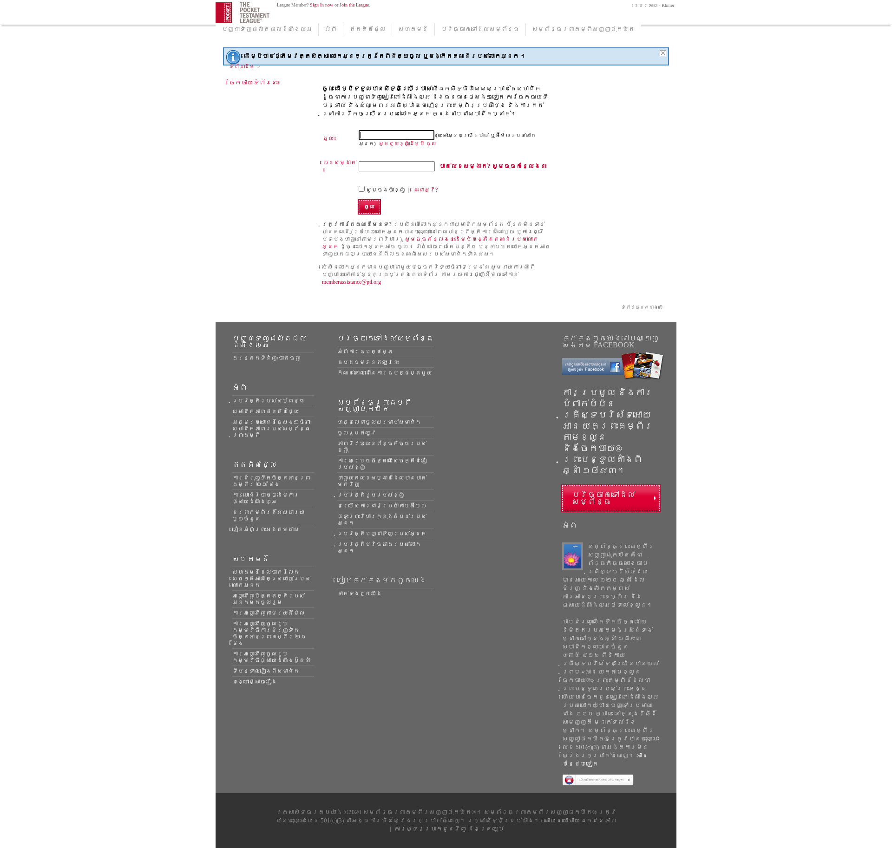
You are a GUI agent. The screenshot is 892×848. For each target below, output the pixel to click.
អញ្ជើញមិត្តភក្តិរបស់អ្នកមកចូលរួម (268, 599)
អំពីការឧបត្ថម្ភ (365, 351)
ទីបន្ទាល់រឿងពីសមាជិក (265, 671)
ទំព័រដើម (242, 66)
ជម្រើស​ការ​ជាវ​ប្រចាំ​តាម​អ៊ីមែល (381, 505)
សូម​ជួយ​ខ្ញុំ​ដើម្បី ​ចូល (407, 143)
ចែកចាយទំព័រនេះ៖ (255, 82)
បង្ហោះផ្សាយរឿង (254, 681)
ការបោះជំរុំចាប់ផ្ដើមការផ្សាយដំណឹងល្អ (265, 498)
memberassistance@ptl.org (351, 282)
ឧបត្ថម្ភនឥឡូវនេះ (368, 362)
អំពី (331, 29)
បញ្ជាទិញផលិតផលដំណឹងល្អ (267, 29)
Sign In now (321, 4)
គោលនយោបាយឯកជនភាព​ (580, 820)
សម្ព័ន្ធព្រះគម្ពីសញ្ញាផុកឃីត (583, 29)
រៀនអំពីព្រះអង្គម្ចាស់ (265, 529)
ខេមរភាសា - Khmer (653, 5)
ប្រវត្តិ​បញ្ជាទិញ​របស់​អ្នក (381, 533)
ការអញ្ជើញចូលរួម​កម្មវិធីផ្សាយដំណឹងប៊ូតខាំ (271, 657)
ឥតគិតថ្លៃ (367, 29)
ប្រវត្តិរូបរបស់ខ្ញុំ (370, 495)
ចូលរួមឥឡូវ (356, 433)
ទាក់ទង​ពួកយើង (359, 593)
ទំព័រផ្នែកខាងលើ (642, 307)
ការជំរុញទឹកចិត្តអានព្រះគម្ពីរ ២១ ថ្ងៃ (271, 481)
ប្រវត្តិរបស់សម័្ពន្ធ (268, 401)
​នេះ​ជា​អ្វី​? (425, 190)
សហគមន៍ (413, 29)
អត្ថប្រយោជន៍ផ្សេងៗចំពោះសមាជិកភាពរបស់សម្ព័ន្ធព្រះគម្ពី (271, 428)
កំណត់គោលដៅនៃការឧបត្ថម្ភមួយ (384, 373)
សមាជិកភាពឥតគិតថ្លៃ (265, 411)
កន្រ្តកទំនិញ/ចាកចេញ (266, 358)
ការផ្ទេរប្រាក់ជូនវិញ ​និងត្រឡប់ (449, 828)
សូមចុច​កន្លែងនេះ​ (492, 166)
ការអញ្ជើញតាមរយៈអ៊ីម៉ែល (268, 613)
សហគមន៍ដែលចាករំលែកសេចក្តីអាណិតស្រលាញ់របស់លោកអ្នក (271, 578)
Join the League (354, 4)
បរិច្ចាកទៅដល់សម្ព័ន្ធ (480, 29)
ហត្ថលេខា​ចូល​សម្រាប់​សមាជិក (379, 422)
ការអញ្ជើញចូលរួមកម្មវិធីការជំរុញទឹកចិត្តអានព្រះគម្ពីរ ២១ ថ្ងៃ (269, 633)
